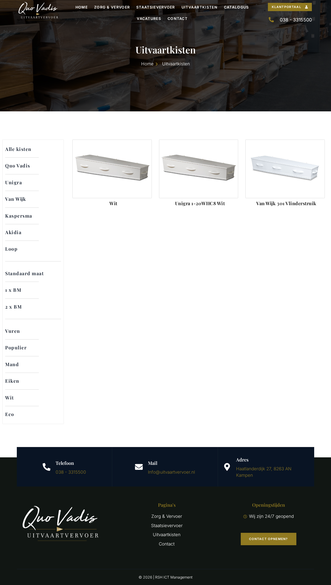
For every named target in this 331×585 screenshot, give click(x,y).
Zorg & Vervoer (112, 7)
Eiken (12, 381)
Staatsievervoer (155, 7)
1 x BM (13, 290)
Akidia (13, 232)
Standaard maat (24, 273)
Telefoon (65, 463)
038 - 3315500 (71, 472)
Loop (11, 249)
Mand (12, 364)
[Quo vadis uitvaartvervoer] (38, 13)
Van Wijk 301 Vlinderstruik (286, 203)
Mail (152, 463)
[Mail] (139, 467)
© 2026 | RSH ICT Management (165, 577)
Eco (9, 414)
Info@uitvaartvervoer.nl (171, 472)
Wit (9, 398)
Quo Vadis (17, 166)
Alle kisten (18, 149)
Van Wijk (15, 199)
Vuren (12, 331)
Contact (177, 18)
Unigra (13, 182)
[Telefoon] (46, 467)
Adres (242, 460)
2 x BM (13, 307)
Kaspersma (18, 216)
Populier (16, 347)
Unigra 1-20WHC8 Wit (200, 203)
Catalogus (236, 7)
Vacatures (149, 18)
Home (82, 7)
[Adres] (227, 467)
